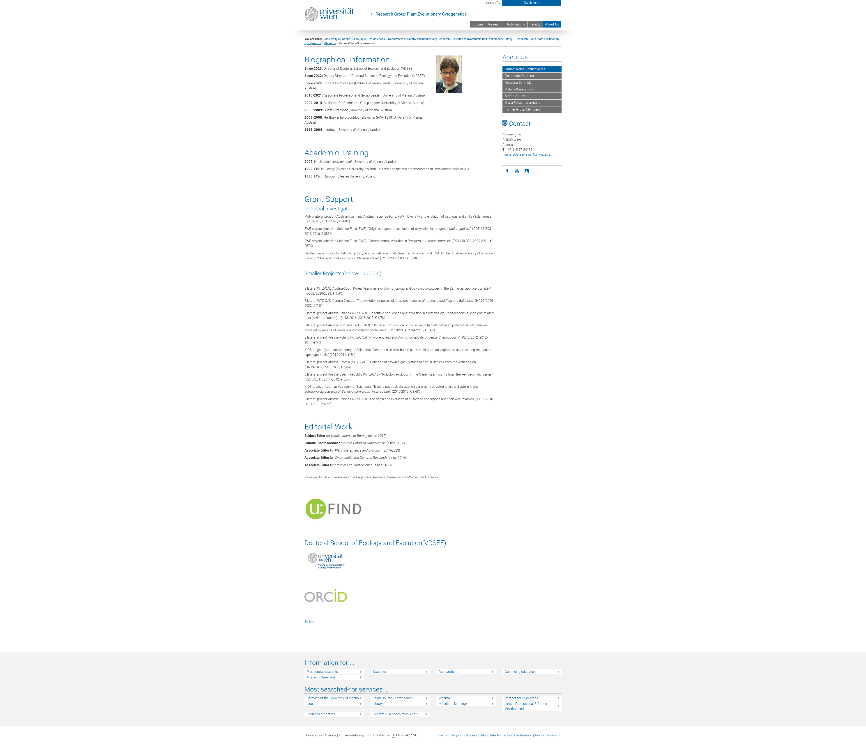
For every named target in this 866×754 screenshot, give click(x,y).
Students (379, 672)
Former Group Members (522, 109)
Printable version (548, 735)
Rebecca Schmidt (518, 83)
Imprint (457, 735)
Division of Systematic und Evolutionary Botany (482, 39)
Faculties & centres (321, 714)
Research (495, 24)
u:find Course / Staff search (393, 698)
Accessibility (476, 735)
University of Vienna (338, 39)
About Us (552, 24)
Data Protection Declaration (510, 735)
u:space (312, 704)
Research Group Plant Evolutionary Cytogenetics (421, 14)
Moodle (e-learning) (453, 704)
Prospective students (322, 672)
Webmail (445, 698)
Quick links (531, 3)
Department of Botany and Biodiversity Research (419, 39)
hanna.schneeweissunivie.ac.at (527, 154)
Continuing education (520, 672)
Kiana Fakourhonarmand (522, 103)
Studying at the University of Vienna (333, 698)
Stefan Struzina (516, 96)
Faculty (535, 24)
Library (378, 704)
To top (309, 621)
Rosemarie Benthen (519, 76)
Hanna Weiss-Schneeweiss (525, 69)
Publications (516, 24)
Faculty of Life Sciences (369, 39)
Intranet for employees (521, 698)
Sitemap (442, 735)
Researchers (448, 672)
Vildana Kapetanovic (519, 89)
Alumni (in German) (321, 677)
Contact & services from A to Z (395, 714)
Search (491, 2)
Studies (478, 24)
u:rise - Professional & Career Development (526, 706)
